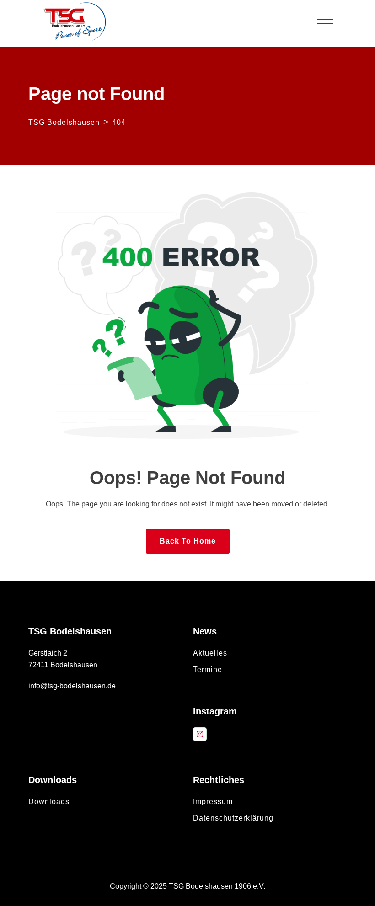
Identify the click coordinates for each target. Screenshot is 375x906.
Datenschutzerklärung (233, 818)
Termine (207, 669)
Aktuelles (210, 653)
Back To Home (188, 541)
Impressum (213, 801)
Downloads (49, 801)
